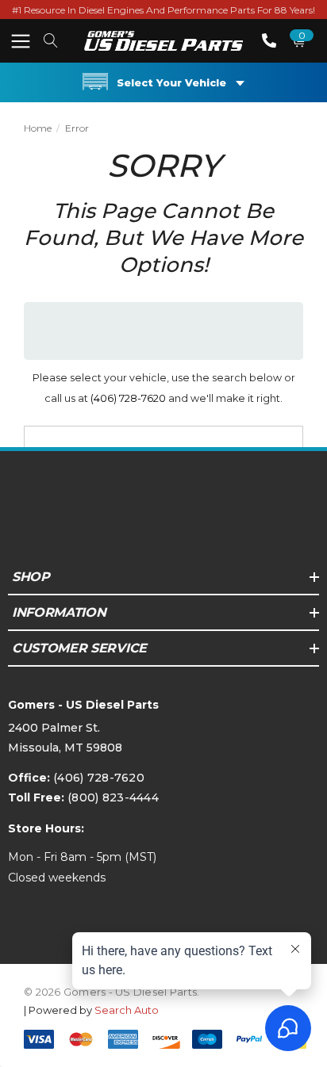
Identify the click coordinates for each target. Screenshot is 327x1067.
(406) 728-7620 (128, 398)
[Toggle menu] (20, 41)
